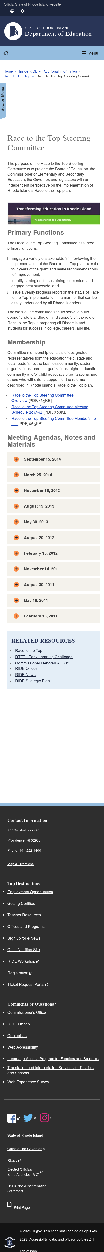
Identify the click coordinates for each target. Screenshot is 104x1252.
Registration (17, 972)
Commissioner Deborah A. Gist (41, 663)
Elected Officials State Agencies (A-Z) (23, 1172)
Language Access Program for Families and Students (53, 1058)
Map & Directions (20, 863)
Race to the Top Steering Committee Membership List (53, 420)
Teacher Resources (24, 915)
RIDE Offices (26, 668)
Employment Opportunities (30, 891)
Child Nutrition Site (23, 949)
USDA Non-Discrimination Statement (26, 1188)
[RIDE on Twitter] (30, 1118)
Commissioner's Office (26, 1012)
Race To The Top (17, 76)
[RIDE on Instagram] (46, 1118)
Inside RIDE (28, 71)
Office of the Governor (24, 1148)
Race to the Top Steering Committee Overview (42, 397)
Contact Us (17, 1035)
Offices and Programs (26, 926)
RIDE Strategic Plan (32, 681)
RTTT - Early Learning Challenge (44, 656)
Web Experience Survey (28, 1082)
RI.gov (12, 1160)
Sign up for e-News (23, 938)
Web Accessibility (22, 1047)
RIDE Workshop (21, 961)
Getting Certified (21, 903)
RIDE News (25, 674)
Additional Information (60, 71)
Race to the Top (28, 650)
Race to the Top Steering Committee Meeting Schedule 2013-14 (49, 409)
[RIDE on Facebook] (13, 1118)
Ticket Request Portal (26, 984)
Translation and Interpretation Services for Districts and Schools (50, 1070)
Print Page (22, 1207)
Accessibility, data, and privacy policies (58, 1239)
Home (8, 71)
